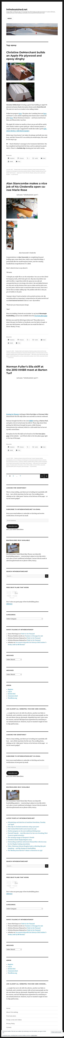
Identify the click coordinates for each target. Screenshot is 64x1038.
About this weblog (12, 1012)
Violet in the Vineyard (28, 634)
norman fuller (36, 464)
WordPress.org (12, 698)
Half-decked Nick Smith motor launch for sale (22, 829)
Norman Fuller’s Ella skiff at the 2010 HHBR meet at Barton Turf (26, 370)
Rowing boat (15, 463)
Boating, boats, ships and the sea (36, 169)
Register (10, 689)
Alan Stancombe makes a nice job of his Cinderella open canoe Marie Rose (26, 186)
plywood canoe (44, 356)
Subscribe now (12, 526)
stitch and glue (17, 466)
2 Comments (33, 466)
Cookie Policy (34, 1035)
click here (9, 604)
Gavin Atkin (37, 356)
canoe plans (26, 356)
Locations (20, 461)
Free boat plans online (41, 352)
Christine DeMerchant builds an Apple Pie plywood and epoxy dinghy (25, 55)
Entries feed (11, 694)
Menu (9, 18)
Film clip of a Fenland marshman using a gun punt (23, 826)
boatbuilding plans (14, 356)
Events (44, 460)
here (20, 113)
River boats (9, 463)
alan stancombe (41, 354)
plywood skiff (9, 466)
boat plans (35, 463)
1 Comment (11, 357)
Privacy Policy (10, 1023)
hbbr (31, 464)
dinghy (31, 172)
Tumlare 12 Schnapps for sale (34, 636)
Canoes (8, 352)
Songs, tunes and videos (14, 1020)
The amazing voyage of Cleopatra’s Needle (21, 837)
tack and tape (25, 466)
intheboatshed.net (16, 9)
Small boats (21, 354)
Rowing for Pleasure (12, 414)
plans (38, 172)
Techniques (12, 172)
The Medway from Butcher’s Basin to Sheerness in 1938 (25, 850)
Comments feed (13, 696)
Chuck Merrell (25, 172)
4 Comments (14, 174)
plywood (43, 172)
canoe (21, 356)
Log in (10, 691)
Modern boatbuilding (37, 171)
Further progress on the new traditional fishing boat (24, 831)
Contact (8, 1027)
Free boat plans (14, 464)
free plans (20, 464)
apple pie (19, 172)
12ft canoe (34, 354)
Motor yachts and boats (41, 461)
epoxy (35, 172)
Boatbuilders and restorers (21, 169)
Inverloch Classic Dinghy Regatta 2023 (20, 839)
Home (8, 1008)
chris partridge (42, 463)
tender (8, 174)
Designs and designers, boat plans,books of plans (18, 171)
